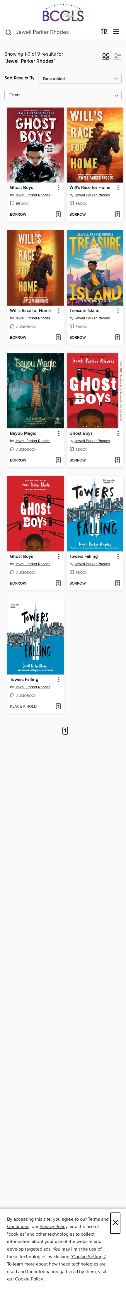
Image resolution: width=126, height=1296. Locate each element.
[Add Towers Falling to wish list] (117, 583)
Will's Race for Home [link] (89, 187)
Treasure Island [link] (84, 311)
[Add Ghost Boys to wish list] (58, 215)
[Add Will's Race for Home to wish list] (117, 215)
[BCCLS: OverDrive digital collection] (63, 12)
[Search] (8, 32)
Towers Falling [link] (83, 556)
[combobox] (50, 32)
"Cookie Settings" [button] (88, 1257)
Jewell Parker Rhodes (32, 195)
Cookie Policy (29, 1279)
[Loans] (104, 33)
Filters (15, 95)
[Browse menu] (116, 32)
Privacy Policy (53, 1226)
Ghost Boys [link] (21, 187)
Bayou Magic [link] (23, 433)
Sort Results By (19, 78)
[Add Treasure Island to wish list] (117, 338)
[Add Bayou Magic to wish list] (58, 460)
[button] (106, 59)
